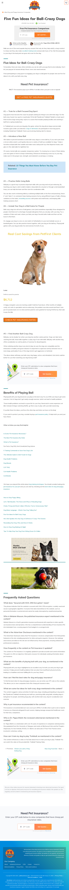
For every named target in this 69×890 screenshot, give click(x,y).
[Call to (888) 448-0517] (66, 3)
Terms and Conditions (31, 867)
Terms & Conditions (32, 877)
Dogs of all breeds (32, 128)
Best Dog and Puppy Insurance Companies (17, 12)
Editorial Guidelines (9, 867)
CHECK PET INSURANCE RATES (20, 320)
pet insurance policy (42, 414)
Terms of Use (47, 38)
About (6, 864)
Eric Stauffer (22, 43)
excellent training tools (29, 51)
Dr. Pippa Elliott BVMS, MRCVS (50, 43)
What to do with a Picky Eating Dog (22, 750)
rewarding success (25, 198)
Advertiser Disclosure (15, 864)
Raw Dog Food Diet (51, 749)
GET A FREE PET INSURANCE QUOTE (34, 97)
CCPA (24, 864)
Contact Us (37, 864)
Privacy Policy (20, 867)
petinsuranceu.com (24, 875)
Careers (30, 864)
